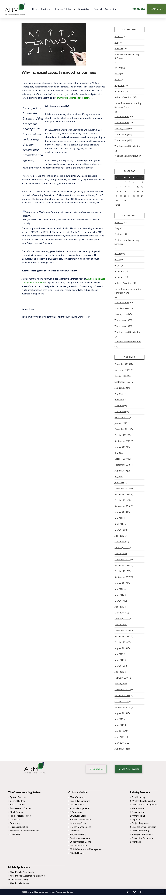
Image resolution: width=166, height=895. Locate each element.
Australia (119, 36)
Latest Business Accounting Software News (128, 105)
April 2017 (119, 606)
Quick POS (15, 834)
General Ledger (17, 801)
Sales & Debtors (18, 804)
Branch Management (80, 826)
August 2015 (121, 713)
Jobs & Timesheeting (80, 801)
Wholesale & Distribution (144, 801)
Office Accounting (140, 830)
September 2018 (122, 506)
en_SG (117, 79)
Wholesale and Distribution (128, 146)
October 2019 (121, 458)
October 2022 (121, 435)
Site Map (70, 892)
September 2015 (122, 707)
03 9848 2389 (138, 8)
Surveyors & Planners (142, 834)
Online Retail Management (145, 804)
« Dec (117, 204)
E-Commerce (76, 812)
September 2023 (122, 382)
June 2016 (119, 660)
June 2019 (119, 482)
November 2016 (122, 636)
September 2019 (122, 464)
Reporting (15, 823)
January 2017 (121, 624)
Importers (119, 85)
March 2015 (120, 742)
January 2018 (121, 553)
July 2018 (119, 518)
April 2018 (119, 535)
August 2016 (121, 648)
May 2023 (119, 405)
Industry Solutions (123, 97)
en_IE (117, 73)
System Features (18, 797)
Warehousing (121, 134)
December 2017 (122, 559)
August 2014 (121, 748)
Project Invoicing (78, 834)
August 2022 (121, 447)
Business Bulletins (19, 826)
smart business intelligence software (75, 97)
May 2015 (119, 731)
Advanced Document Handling (24, 830)
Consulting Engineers (142, 838)
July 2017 (119, 589)
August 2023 (121, 387)
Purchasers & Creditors (21, 808)
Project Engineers (140, 823)
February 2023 (122, 417)
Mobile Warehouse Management (86, 849)
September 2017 (122, 577)
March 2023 (120, 411)
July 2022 (119, 452)
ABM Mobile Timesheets (22, 872)
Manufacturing (77, 797)
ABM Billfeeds (77, 853)
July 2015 (119, 719)
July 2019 (119, 476)
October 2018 (121, 500)
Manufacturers (122, 116)
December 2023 (122, 364)
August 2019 (121, 470)
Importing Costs (78, 823)
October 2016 (121, 642)
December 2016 (122, 630)
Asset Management (79, 808)
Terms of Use (61, 892)
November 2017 (122, 565)
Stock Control (16, 812)
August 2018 (121, 512)
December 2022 (122, 429)
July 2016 (119, 654)
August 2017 (121, 583)
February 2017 (122, 618)
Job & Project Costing (20, 815)
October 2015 (121, 701)
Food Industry (138, 797)
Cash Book (15, 819)
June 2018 (119, 524)
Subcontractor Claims (80, 841)
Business (119, 48)
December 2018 (122, 488)
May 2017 (119, 600)
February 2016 (122, 677)
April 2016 (119, 671)
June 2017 (119, 595)
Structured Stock (78, 815)
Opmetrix (74, 830)
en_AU (118, 67)
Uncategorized (122, 128)
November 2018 (122, 494)
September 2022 (122, 441)
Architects (136, 841)
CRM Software (77, 804)
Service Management (80, 838)
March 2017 (120, 612)
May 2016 (119, 665)
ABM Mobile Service (19, 883)
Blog (117, 42)
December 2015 (122, 689)
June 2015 (119, 725)
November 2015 (122, 695)
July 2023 (119, 393)
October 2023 (121, 376)
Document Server (78, 845)
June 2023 (119, 399)
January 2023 (121, 423)
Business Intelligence (80, 819)
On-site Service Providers (144, 826)
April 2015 (119, 737)
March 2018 (120, 541)
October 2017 (121, 571)
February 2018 (122, 547)
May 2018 (119, 529)
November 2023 (122, 370)
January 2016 (121, 683)
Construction (138, 812)
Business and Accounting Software (127, 56)
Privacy (52, 892)
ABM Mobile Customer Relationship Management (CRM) (26, 877)
